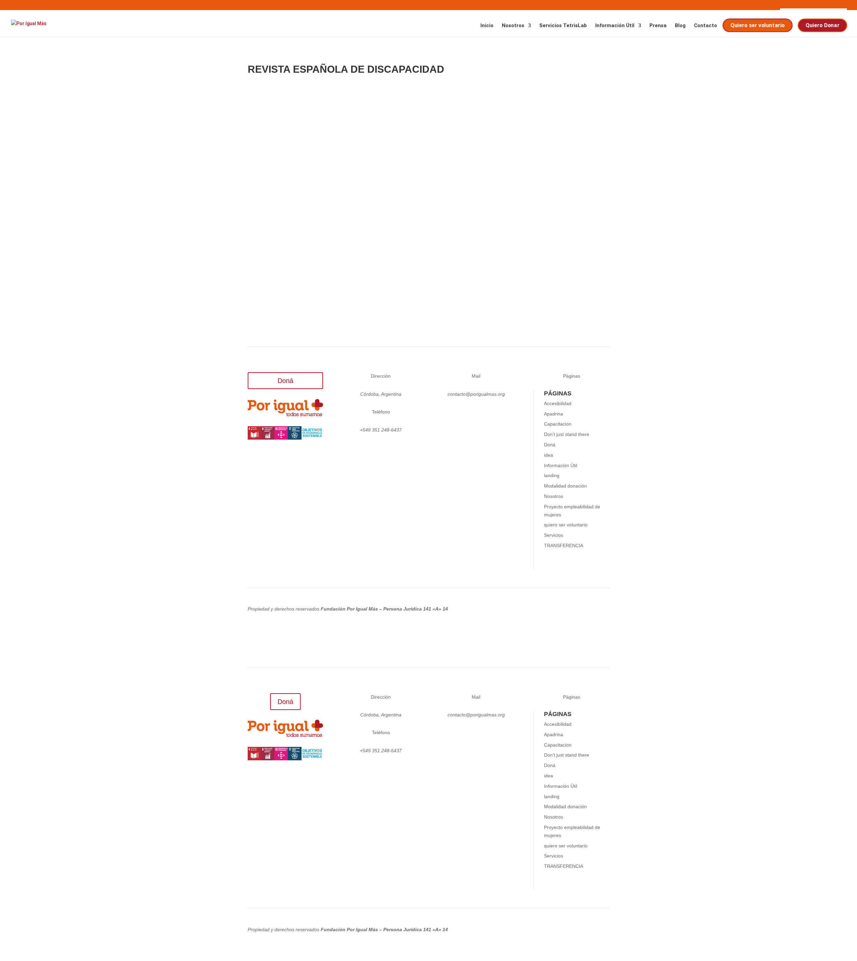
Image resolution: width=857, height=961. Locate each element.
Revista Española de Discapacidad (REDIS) (325, 233)
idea (548, 455)
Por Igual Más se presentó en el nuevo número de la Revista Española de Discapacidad (405, 153)
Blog (680, 25)
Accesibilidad (557, 403)
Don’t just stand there (566, 434)
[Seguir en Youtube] (502, 413)
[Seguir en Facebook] (489, 413)
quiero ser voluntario (566, 524)
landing (551, 475)
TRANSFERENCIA (563, 545)
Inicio (486, 25)
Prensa (658, 25)
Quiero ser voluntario (758, 25)
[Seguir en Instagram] (449, 413)
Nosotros (513, 25)
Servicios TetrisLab (563, 25)
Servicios (553, 535)
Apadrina (553, 414)
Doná (285, 380)
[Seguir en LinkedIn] (476, 413)
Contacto (705, 25)
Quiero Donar (823, 25)
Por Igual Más (277, 163)
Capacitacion (557, 424)
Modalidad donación (565, 486)
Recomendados (343, 163)
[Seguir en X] (462, 413)
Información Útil (614, 25)
